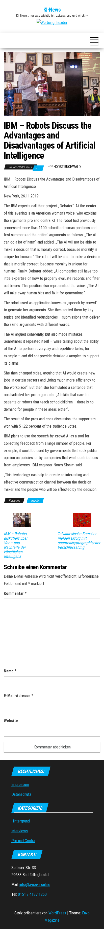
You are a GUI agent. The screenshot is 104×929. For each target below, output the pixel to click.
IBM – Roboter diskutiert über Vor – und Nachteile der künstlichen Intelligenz (16, 545)
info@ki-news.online (34, 884)
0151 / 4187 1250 (32, 894)
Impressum (20, 784)
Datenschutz (21, 794)
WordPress (57, 913)
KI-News (52, 10)
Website (11, 720)
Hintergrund (20, 821)
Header (35, 500)
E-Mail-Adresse (18, 695)
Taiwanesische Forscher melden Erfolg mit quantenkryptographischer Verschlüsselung (79, 541)
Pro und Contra (23, 840)
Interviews (19, 831)
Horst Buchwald (67, 167)
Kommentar (15, 593)
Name (10, 671)
